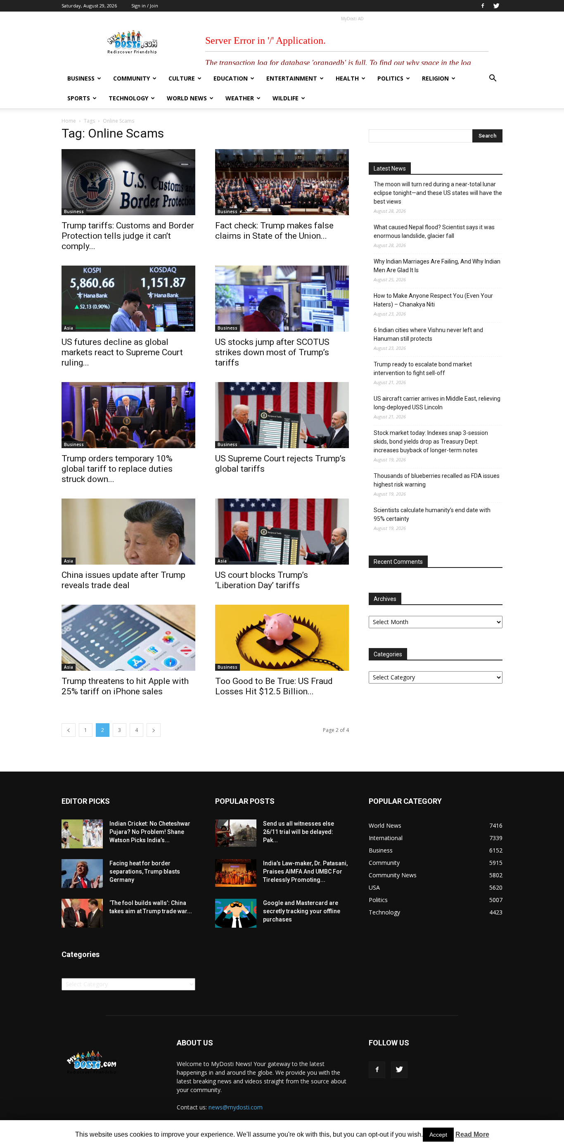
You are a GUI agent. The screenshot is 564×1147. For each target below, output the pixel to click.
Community (131, 78)
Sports (78, 98)
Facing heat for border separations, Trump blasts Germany (144, 871)
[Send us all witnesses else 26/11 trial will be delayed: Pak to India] (235, 833)
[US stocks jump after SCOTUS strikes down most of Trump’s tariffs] (282, 299)
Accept (438, 1134)
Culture (181, 78)
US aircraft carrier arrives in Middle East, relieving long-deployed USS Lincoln (437, 403)
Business (81, 78)
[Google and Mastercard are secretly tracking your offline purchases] (235, 913)
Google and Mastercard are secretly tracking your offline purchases (301, 911)
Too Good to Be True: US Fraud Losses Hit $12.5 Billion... (274, 686)
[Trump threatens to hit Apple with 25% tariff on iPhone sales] (128, 638)
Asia (68, 328)
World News (187, 98)
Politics (390, 78)
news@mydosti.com (236, 1107)
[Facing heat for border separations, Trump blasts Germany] (82, 873)
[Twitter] (496, 6)
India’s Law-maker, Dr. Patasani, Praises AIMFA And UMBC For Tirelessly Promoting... (305, 871)
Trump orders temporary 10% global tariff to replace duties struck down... (117, 469)
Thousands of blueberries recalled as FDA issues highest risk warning (437, 480)
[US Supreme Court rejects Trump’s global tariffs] (282, 415)
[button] (492, 79)
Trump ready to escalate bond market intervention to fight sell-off (423, 368)
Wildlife (286, 98)
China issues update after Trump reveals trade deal (123, 580)
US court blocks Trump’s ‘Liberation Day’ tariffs (261, 580)
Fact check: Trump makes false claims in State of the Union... (274, 231)
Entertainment (291, 78)
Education (230, 78)
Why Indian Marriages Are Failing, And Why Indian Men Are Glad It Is (437, 265)
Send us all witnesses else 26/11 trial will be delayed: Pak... (298, 831)
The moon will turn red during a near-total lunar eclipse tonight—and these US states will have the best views (438, 193)
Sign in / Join (144, 5)
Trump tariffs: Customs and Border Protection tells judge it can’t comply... (128, 236)
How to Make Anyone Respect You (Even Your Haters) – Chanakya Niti (433, 300)
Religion (435, 78)
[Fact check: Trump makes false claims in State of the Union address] (282, 182)
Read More (472, 1134)
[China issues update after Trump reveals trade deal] (128, 532)
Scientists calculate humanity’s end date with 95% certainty (432, 514)
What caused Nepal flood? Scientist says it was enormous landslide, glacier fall (434, 231)
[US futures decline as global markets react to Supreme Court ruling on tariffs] (128, 299)
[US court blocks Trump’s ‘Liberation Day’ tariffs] (282, 532)
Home (69, 120)
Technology (128, 98)
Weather (239, 98)
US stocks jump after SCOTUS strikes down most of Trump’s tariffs (272, 352)
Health (347, 78)
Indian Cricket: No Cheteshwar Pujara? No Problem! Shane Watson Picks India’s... (149, 831)
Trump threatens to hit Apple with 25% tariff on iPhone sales (125, 686)
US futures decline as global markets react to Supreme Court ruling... (122, 352)
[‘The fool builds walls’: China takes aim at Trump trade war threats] (82, 913)
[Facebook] (482, 6)
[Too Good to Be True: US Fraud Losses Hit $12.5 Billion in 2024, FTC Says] (282, 638)
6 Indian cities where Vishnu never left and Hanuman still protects (428, 334)
